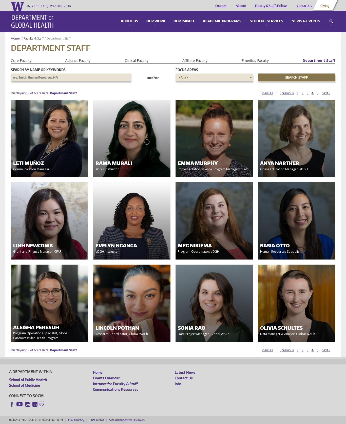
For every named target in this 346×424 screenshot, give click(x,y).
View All (267, 93)
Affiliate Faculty (194, 60)
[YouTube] (20, 404)
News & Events (306, 21)
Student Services (266, 21)
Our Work (155, 21)
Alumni (241, 5)
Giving (324, 5)
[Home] (32, 21)
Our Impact (184, 21)
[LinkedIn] (35, 404)
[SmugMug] (43, 404)
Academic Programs (222, 21)
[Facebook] (12, 404)
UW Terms (97, 420)
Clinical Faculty (136, 60)
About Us (129, 21)
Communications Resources (115, 389)
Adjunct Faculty (77, 60)
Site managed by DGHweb (127, 420)
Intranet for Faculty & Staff (115, 384)
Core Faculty (21, 60)
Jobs (178, 384)
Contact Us (304, 5)
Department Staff (319, 60)
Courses (220, 5)
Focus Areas (187, 70)
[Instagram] (28, 404)
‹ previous (287, 93)
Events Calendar (106, 378)
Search (331, 21)
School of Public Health (28, 380)
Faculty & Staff (34, 38)
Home (15, 38)
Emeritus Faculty (255, 60)
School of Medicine (24, 385)
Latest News (185, 372)
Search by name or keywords (38, 70)
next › (326, 93)
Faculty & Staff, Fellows (271, 5)
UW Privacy (76, 420)
